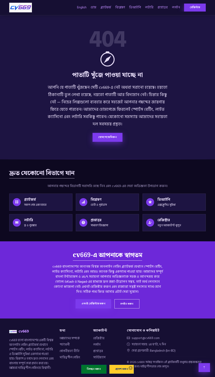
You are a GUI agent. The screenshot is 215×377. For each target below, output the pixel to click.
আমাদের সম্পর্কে (70, 338)
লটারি (149, 7)
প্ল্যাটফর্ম (106, 7)
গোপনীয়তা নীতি (70, 351)
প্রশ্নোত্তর (163, 7)
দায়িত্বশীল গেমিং (70, 357)
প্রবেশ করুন (121, 369)
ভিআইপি (135, 7)
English (82, 7)
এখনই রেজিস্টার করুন (93, 304)
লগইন (176, 7)
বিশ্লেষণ (120, 7)
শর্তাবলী (65, 344)
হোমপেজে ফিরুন (107, 137)
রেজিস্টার (195, 7)
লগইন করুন (126, 304)
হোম (93, 7)
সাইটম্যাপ (99, 357)
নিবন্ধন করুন (94, 369)
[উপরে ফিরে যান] (204, 367)
